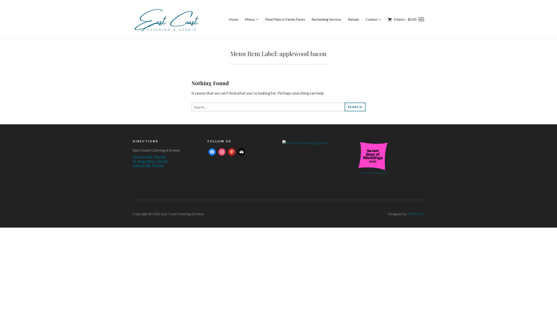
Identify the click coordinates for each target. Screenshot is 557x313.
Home (233, 19)
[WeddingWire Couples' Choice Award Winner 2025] (305, 142)
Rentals (353, 19)
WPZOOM (415, 214)
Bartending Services (326, 19)
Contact (372, 19)
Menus (250, 19)
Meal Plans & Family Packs (285, 19)
